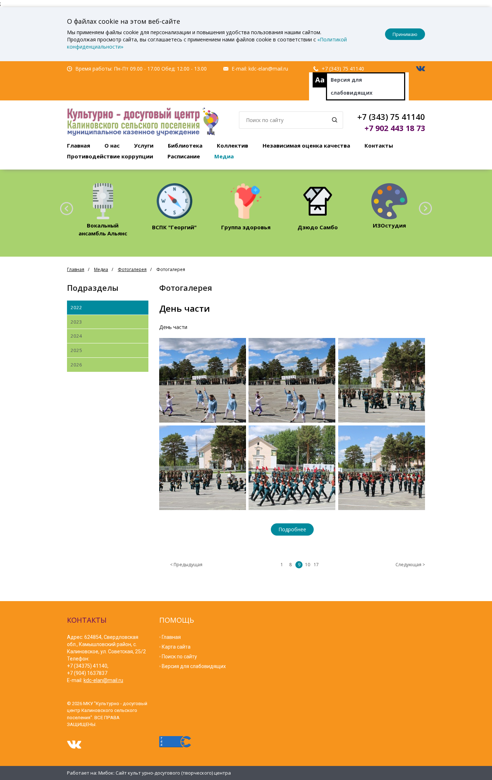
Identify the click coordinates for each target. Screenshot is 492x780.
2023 (76, 322)
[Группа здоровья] (246, 201)
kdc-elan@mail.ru (268, 68)
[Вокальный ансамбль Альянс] (103, 201)
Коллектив (232, 145)
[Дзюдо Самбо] (317, 201)
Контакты (378, 145)
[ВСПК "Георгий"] (174, 201)
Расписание (183, 156)
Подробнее (292, 529)
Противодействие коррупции (110, 156)
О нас (112, 145)
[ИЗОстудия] (389, 201)
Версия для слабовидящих (351, 86)
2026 (76, 364)
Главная (78, 145)
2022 (76, 307)
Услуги (143, 145)
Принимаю (405, 34)
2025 (76, 350)
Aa (320, 80)
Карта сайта (176, 647)
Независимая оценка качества (306, 145)
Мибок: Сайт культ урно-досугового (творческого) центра (164, 773)
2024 (76, 336)
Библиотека (185, 145)
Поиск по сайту (179, 656)
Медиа (224, 156)
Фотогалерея (132, 269)
